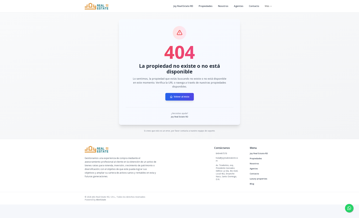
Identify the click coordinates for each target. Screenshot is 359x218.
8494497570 (221, 153)
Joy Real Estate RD (183, 6)
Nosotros (223, 6)
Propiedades (205, 6)
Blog (252, 183)
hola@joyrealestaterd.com (227, 159)
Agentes (238, 6)
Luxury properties (258, 178)
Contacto (254, 6)
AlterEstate (101, 199)
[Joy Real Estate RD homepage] (96, 6)
